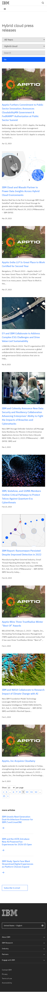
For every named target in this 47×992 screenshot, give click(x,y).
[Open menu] (5, 9)
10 (27, 792)
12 (36, 792)
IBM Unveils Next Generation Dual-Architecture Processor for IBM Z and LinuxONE (17, 819)
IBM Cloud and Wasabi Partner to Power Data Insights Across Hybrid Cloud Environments (21, 191)
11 (31, 792)
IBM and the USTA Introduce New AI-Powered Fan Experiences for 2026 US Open (17, 842)
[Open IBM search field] (43, 3)
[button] (15, 888)
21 (4, 796)
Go (5, 59)
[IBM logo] (6, 3)
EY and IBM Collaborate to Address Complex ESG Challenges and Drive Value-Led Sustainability (21, 337)
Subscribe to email (12, 888)
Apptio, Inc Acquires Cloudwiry (18, 760)
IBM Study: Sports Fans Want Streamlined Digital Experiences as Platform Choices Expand (17, 864)
